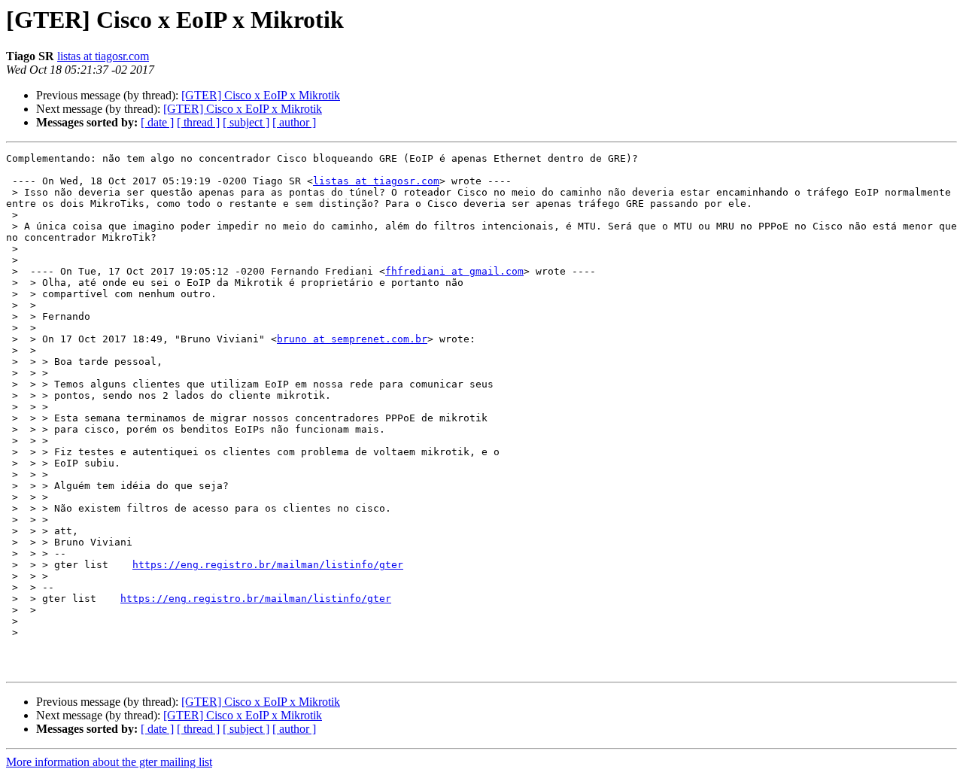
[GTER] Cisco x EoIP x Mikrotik (260, 95)
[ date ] (157, 122)
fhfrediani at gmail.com (454, 271)
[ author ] (294, 122)
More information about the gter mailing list (109, 761)
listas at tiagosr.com (103, 56)
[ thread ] (198, 122)
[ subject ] (246, 122)
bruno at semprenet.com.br (352, 339)
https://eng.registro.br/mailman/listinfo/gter (267, 564)
